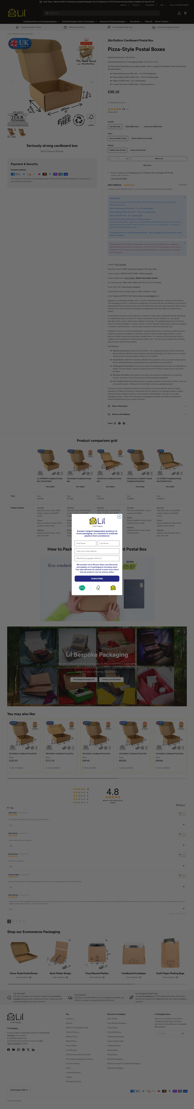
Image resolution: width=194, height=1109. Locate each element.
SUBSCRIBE (97, 578)
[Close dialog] (119, 517)
